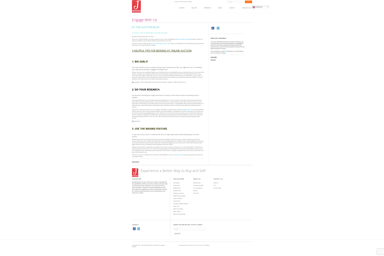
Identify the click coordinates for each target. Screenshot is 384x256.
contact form (177, 155)
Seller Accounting (178, 209)
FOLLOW (213, 60)
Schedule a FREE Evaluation (180, 204)
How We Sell (176, 201)
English (258, 7)
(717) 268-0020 (206, 245)
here (224, 53)
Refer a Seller (177, 211)
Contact (232, 8)
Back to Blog (135, 162)
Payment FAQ (177, 190)
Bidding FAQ (176, 188)
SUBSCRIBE (214, 57)
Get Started (176, 183)
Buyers (181, 8)
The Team (196, 193)
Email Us (216, 183)
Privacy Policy (217, 188)
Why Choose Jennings (179, 214)
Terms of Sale (247, 8)
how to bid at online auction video (160, 43)
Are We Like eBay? (198, 185)
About (220, 8)
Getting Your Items (178, 193)
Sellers (194, 8)
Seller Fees (176, 206)
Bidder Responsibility (179, 196)
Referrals (207, 8)
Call (215, 185)
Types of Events (177, 198)
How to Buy (176, 185)
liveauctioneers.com (187, 109)
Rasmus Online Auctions (183, 39)
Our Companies (197, 188)
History (195, 190)
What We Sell (196, 183)
